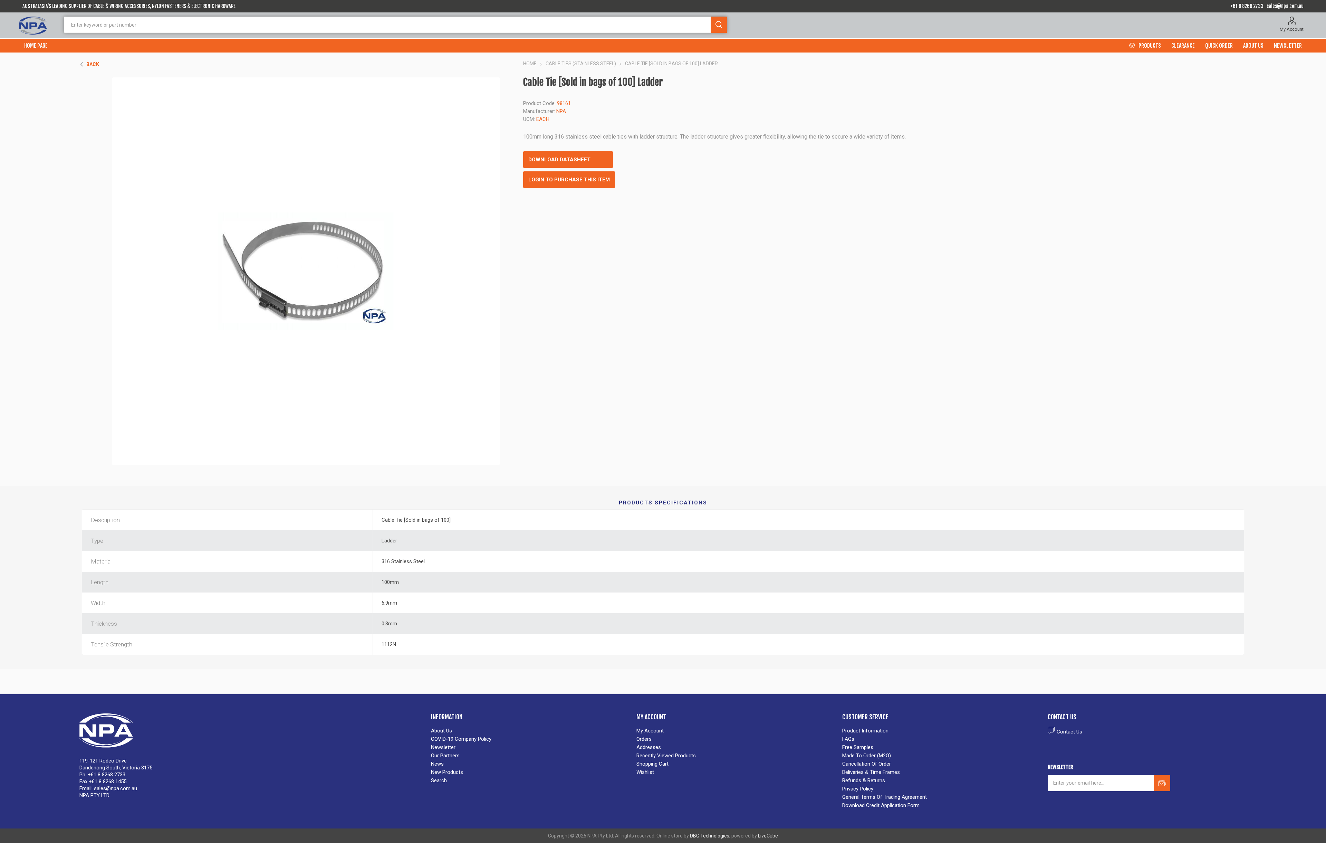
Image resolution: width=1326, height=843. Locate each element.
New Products (447, 772)
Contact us (1069, 732)
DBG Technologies (709, 836)
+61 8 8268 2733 (1246, 6)
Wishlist (645, 772)
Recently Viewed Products (666, 755)
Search (719, 25)
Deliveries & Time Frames (871, 772)
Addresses (648, 747)
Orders (644, 739)
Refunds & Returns (863, 780)
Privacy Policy (857, 789)
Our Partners (445, 755)
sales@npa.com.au (1285, 6)
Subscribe (1162, 783)
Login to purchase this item (569, 180)
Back (92, 64)
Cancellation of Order (866, 764)
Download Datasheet (559, 160)
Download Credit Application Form (881, 805)
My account (650, 731)
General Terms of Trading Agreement (884, 797)
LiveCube (768, 836)
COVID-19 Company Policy (461, 739)
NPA (561, 111)
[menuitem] (530, 731)
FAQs (848, 739)
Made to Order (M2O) (866, 755)
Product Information (865, 731)
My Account (1292, 29)
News (437, 764)
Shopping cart (652, 764)
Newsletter (443, 747)
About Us (441, 731)
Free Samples (857, 747)
